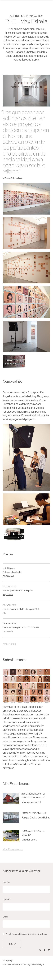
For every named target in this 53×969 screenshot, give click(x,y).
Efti (4, 613)
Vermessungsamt (31, 802)
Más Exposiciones (13, 849)
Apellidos (7, 899)
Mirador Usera (29, 839)
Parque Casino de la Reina (35, 817)
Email (5, 916)
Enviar (12, 944)
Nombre (6, 882)
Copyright (9, 960)
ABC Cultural (8, 576)
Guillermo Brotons (17, 964)
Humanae (8, 706)
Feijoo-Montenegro (35, 964)
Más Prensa (9, 643)
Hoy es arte (8, 594)
